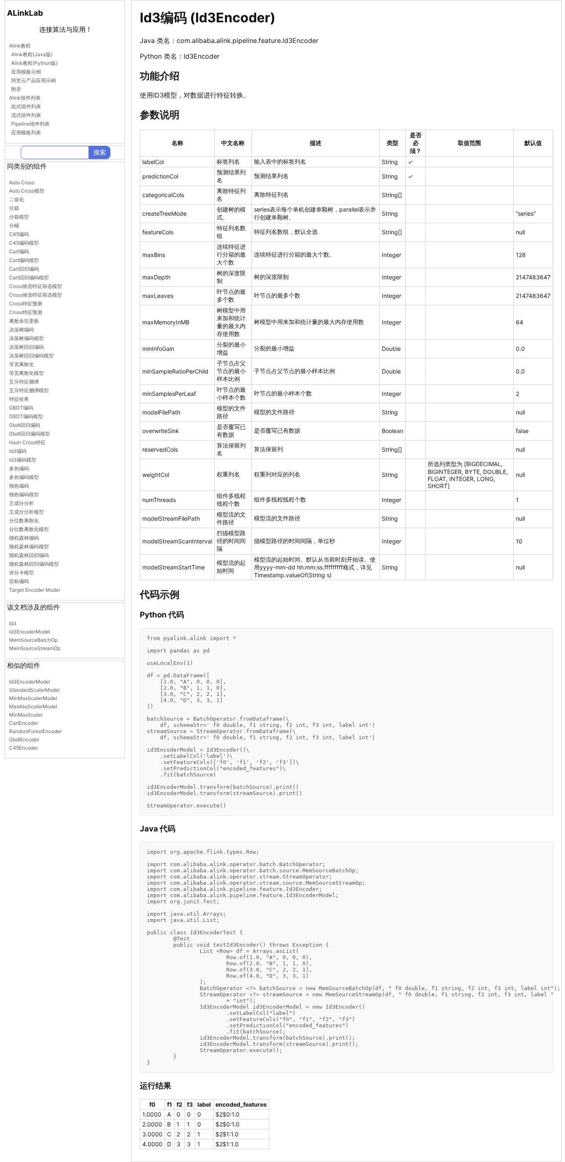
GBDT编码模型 (26, 416)
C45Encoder (23, 748)
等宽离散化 (21, 364)
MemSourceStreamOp (34, 648)
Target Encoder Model (34, 590)
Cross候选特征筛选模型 (35, 286)
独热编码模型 (24, 494)
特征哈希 (19, 399)
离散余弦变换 (24, 321)
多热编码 (19, 468)
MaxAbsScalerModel (33, 706)
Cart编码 (19, 251)
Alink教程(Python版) (34, 63)
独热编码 (19, 486)
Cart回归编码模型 (29, 277)
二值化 (16, 199)
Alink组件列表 (25, 98)
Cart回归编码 (24, 269)
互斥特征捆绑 (24, 382)
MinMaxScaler (26, 715)
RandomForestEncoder (35, 731)
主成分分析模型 (26, 512)
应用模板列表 (26, 132)
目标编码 (19, 581)
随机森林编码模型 (29, 546)
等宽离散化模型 (26, 373)
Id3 (13, 623)
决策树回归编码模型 (31, 355)
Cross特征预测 (25, 303)
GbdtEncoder (24, 739)
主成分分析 (21, 503)
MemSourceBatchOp (33, 640)
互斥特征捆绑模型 (29, 390)
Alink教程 (20, 46)
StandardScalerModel (34, 690)
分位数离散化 (24, 520)
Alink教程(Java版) (32, 54)
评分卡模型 (21, 572)
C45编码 (19, 234)
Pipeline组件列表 (30, 124)
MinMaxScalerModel (33, 698)
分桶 (14, 225)
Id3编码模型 (22, 460)
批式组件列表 (26, 106)
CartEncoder (23, 723)
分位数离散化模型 (29, 529)
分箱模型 (19, 217)
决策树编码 (21, 329)
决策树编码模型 (26, 338)
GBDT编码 (21, 408)
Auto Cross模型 (26, 191)
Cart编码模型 (24, 260)
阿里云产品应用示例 (33, 80)
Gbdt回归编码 (24, 425)
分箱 (14, 208)
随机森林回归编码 (29, 555)
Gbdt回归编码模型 (29, 434)
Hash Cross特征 (27, 442)
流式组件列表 (26, 115)
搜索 (99, 152)
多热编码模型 (24, 477)
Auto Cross (21, 182)
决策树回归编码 (26, 347)
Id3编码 (17, 451)
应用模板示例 (26, 72)
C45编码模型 (24, 243)
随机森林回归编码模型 (34, 564)
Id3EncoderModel (29, 632)
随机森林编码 (24, 538)
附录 (16, 89)
